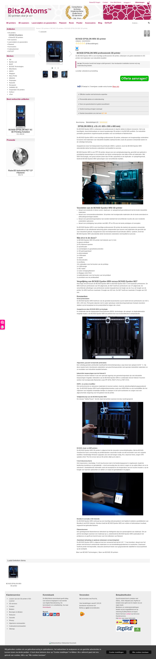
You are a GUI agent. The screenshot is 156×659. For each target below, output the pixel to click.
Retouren (12, 615)
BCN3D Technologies (16, 66)
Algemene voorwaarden (17, 623)
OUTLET (108, 23)
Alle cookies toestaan (140, 652)
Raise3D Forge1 (94, 2)
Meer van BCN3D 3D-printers (108, 552)
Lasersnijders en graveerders (44, 23)
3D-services (13, 603)
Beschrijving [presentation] (80, 122)
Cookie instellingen (116, 652)
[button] (52, 68)
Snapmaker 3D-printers (17, 90)
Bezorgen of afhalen (16, 612)
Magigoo (12, 73)
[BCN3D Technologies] (77, 50)
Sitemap (12, 629)
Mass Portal (13, 76)
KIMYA (11, 71)
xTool (11, 94)
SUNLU (11, 92)
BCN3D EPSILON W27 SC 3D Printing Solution (20, 131)
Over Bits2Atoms (115, 2)
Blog (100, 23)
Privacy (11, 620)
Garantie (12, 618)
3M (10, 59)
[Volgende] (148, 33)
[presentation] (39, 54)
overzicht (43, 32)
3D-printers (11, 23)
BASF (11, 64)
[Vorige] (145, 33)
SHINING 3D (13, 87)
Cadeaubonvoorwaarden (17, 626)
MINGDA (12, 78)
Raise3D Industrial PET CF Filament (20, 172)
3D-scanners (23, 23)
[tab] (80, 122)
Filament (62, 23)
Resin (71, 23)
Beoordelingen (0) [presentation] (92, 122)
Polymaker (12, 80)
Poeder (79, 23)
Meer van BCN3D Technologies (86, 552)
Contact (105, 2)
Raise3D (12, 83)
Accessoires (90, 23)
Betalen (11, 609)
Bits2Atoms (13, 69)
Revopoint (12, 85)
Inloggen (127, 2)
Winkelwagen (139, 2)
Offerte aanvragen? (134, 78)
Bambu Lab (13, 62)
